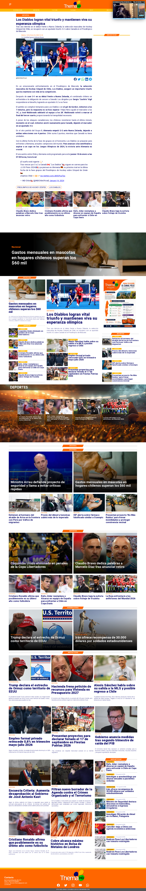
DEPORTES (23, 400)
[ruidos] (107, 377)
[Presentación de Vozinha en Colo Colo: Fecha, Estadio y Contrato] (59, 414)
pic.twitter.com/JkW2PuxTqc (53, 176)
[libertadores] (100, 841)
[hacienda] (72, 681)
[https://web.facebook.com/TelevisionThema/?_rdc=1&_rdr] (58, 886)
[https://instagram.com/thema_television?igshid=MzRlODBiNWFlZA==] (73, 886)
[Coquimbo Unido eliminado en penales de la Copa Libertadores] (13, 332)
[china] (100, 829)
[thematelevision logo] (73, 883)
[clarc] (115, 414)
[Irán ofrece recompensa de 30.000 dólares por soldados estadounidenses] (100, 791)
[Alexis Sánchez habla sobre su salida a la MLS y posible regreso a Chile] (115, 680)
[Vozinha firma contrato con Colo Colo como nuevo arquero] (87, 414)
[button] (31, 187)
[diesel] (107, 353)
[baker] (100, 816)
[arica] (107, 340)
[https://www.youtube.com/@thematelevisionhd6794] (80, 886)
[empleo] (30, 733)
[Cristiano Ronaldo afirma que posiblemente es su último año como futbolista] (13, 354)
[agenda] (72, 784)
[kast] (30, 785)
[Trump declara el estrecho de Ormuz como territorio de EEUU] (30, 680)
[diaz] (13, 343)
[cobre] (71, 836)
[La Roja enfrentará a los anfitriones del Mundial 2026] (31, 414)
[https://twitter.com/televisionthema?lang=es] (66, 886)
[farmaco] (107, 365)
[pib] (116, 732)
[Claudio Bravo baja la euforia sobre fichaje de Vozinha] (13, 376)
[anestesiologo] (100, 779)
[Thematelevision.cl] (10, 5)
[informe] (100, 804)
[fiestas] (73, 731)
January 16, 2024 (57, 181)
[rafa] (13, 365)
